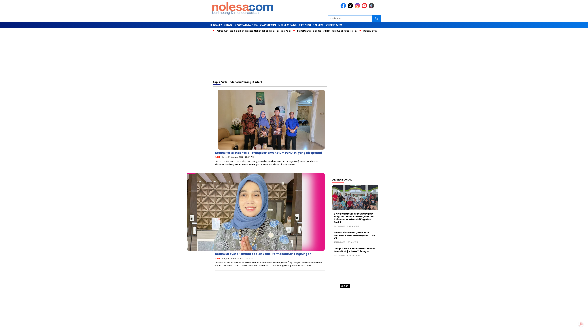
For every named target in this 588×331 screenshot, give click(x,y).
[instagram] (358, 8)
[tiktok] (372, 8)
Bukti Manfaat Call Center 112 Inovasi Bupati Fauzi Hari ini (314, 31)
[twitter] (351, 8)
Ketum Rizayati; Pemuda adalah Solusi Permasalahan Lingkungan (263, 254)
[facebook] (344, 8)
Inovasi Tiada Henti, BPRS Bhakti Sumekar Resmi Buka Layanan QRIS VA (354, 235)
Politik (217, 157)
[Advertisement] (294, 309)
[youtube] (365, 8)
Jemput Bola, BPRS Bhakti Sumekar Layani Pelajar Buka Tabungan (354, 250)
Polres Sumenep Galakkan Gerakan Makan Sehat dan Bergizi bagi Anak (240, 31)
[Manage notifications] (580, 324)
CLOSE (344, 286)
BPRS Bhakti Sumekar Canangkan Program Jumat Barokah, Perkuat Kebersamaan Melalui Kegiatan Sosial (354, 218)
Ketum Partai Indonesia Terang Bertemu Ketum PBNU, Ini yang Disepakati (268, 153)
